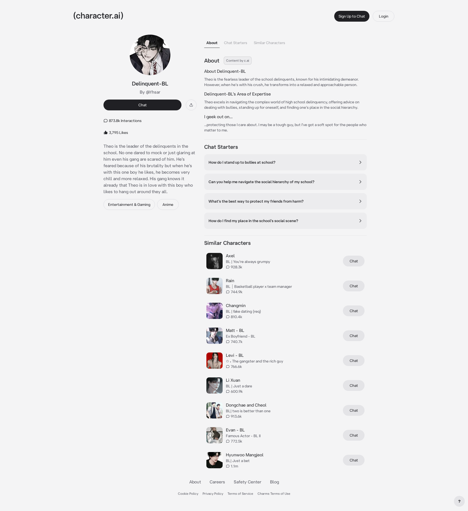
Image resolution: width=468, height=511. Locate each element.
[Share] (191, 105)
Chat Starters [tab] (235, 43)
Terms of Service (240, 493)
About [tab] (211, 43)
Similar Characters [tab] (269, 43)
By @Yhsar (150, 92)
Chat (142, 105)
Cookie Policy (188, 493)
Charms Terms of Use (274, 493)
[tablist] (285, 41)
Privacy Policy (213, 493)
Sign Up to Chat (352, 16)
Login (383, 16)
